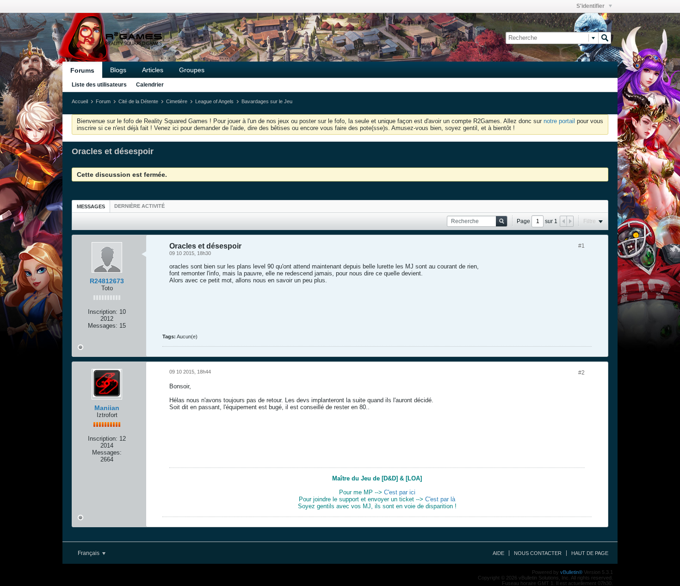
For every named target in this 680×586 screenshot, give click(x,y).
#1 (581, 246)
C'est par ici (399, 492)
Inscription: (102, 311)
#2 (581, 372)
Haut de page (589, 553)
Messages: (102, 325)
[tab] (91, 206)
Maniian (106, 407)
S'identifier (591, 6)
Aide (498, 553)
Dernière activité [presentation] (139, 206)
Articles (152, 70)
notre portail (559, 121)
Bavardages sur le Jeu (266, 101)
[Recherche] (604, 38)
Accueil (80, 101)
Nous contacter (538, 553)
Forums (82, 70)
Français (89, 553)
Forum (103, 101)
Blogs (118, 70)
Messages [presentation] (91, 206)
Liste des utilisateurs (99, 84)
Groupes (191, 70)
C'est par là (440, 499)
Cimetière (176, 101)
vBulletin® (571, 572)
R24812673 (107, 281)
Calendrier (150, 84)
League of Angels (214, 101)
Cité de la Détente (138, 101)
